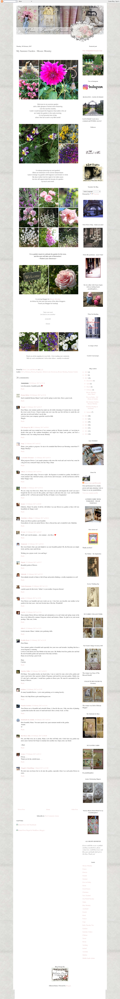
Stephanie (24, 544)
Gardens (84, 928)
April (88, 384)
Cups (84, 922)
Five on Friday (86, 882)
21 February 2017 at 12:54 (33, 598)
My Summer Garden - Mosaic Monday (92, 403)
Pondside (24, 488)
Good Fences (86, 889)
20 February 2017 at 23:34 (37, 383)
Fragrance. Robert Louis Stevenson (46, 372)
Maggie (23, 407)
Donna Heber (25, 395)
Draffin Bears (25, 640)
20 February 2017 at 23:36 (38, 395)
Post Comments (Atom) (52, 816)
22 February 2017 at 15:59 (34, 689)
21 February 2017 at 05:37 (34, 562)
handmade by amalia (27, 719)
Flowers (33, 372)
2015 (86, 419)
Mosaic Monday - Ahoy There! (91, 393)
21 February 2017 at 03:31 (43, 458)
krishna (23, 689)
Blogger (68, 986)
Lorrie (23, 612)
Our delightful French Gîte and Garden (92, 51)
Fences (84, 919)
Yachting (85, 945)
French (84, 912)
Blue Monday (86, 905)
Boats (84, 915)
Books (84, 942)
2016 (86, 416)
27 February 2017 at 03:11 (33, 754)
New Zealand (86, 895)
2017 (22, 372)
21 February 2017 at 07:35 (35, 574)
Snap (22, 443)
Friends (84, 876)
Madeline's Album (27, 518)
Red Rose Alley (26, 736)
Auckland (85, 909)
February (27, 372)
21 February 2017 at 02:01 (41, 427)
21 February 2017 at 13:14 (33, 612)
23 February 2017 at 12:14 (39, 705)
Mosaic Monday (55, 299)
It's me (23, 532)
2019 (86, 372)
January (89, 412)
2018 (86, 375)
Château (84, 935)
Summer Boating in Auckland (92, 407)
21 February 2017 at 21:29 (38, 640)
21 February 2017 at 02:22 (32, 443)
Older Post (75, 809)
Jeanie (23, 504)
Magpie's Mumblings (27, 768)
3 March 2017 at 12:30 (41, 768)
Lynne (23, 754)
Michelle (23, 574)
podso (23, 598)
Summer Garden (73, 372)
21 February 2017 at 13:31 (33, 628)
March (89, 387)
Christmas (85, 892)
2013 (86, 425)
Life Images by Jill (26, 427)
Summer (84, 879)
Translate (96, 194)
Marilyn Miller (25, 671)
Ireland (84, 948)
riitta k (23, 471)
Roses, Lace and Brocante (92, 483)
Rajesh (23, 562)
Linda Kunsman (26, 586)
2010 (86, 434)
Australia (85, 952)
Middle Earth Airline (88, 958)
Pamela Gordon (26, 705)
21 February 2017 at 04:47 (33, 532)
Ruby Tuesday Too (88, 925)
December (90, 381)
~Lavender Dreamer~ (27, 457)
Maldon (84, 955)
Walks (84, 902)
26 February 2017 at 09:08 (39, 736)
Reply (22, 389)
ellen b (23, 628)
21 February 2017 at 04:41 (41, 518)
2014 (86, 422)
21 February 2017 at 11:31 (40, 586)
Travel (84, 938)
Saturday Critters (87, 932)
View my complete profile (90, 493)
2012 (86, 428)
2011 (86, 431)
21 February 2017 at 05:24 (36, 544)
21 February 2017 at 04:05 (33, 504)
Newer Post (21, 809)
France (84, 869)
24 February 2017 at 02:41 (42, 720)
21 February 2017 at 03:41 (34, 472)
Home (48, 809)
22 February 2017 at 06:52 (39, 671)
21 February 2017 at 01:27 (34, 407)
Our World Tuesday (88, 899)
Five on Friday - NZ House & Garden (92, 398)
